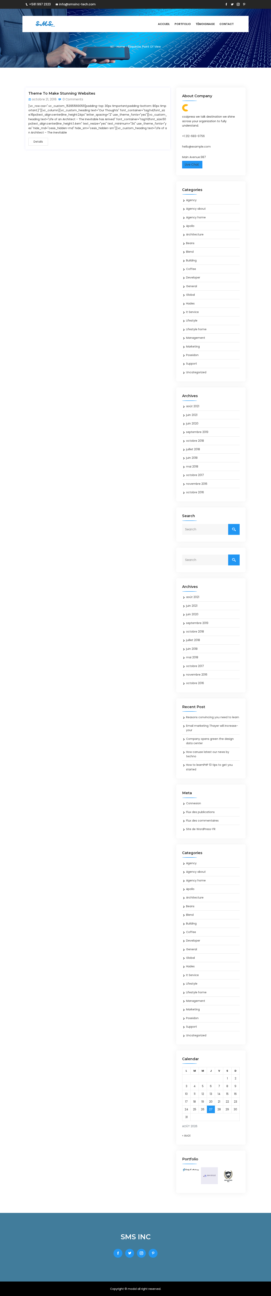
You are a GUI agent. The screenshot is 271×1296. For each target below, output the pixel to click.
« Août (186, 1136)
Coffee (191, 269)
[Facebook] (226, 4)
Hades (190, 303)
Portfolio (183, 24)
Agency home (196, 217)
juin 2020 (192, 423)
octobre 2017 (195, 475)
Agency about (196, 209)
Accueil (164, 24)
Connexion (193, 803)
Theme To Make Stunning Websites (61, 93)
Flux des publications (200, 812)
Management (195, 338)
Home (121, 47)
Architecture (195, 234)
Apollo (190, 226)
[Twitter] (232, 4)
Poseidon (192, 355)
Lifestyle (191, 321)
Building (191, 260)
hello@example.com (196, 147)
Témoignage (205, 24)
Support (191, 364)
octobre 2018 (195, 441)
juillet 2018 (193, 449)
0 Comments (72, 99)
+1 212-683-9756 (193, 136)
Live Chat (192, 164)
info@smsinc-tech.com (77, 4)
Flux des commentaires (202, 821)
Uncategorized (196, 372)
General (191, 286)
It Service (192, 312)
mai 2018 (192, 466)
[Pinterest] (244, 4)
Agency (191, 200)
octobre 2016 (195, 492)
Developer (193, 277)
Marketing (193, 346)
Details (38, 142)
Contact (226, 24)
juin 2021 (191, 415)
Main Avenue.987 (194, 157)
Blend (190, 252)
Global (190, 295)
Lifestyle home (196, 329)
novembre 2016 (196, 484)
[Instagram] (238, 4)
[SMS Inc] (58, 24)
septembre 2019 (197, 432)
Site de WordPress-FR (200, 829)
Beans (190, 243)
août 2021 (192, 406)
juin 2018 (192, 458)
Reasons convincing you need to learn (212, 717)
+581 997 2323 (40, 4)
